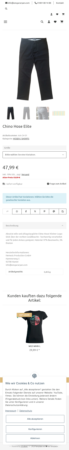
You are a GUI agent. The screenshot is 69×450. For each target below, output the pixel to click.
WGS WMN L (34, 346)
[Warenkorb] (63, 14)
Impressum (10, 410)
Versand (25, 174)
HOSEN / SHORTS (21, 138)
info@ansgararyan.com (19, 2)
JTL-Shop (24, 446)
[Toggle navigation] (5, 21)
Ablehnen (35, 438)
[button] (34, 9)
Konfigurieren (35, 429)
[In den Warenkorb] (5, 35)
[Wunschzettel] (57, 14)
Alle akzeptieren (35, 419)
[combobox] (34, 154)
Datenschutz (25, 410)
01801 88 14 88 (44, 2)
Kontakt (60, 2)
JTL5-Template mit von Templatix (44, 446)
